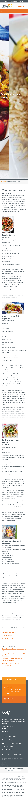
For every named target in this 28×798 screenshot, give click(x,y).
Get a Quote (21, 6)
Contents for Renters (5, 759)
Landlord (10, 758)
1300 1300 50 (7, 11)
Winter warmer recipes (9, 632)
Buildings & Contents (19, 755)
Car (9, 755)
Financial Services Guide (15, 743)
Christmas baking (7, 638)
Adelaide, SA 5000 (11, 682)
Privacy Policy (12, 736)
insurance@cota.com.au (13, 701)
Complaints (12, 740)
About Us (4, 736)
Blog (3, 743)
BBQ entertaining (7, 635)
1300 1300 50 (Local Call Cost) (14, 689)
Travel (3, 755)
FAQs (3, 740)
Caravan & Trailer (18, 758)
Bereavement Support (8, 746)
